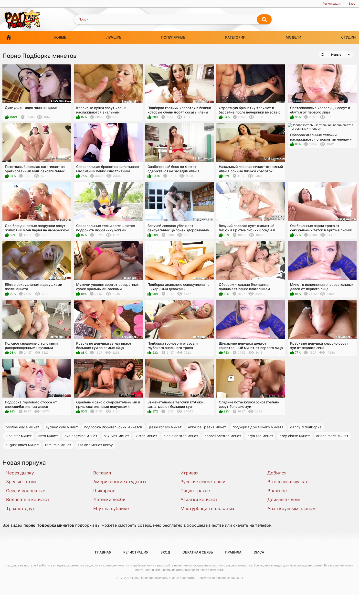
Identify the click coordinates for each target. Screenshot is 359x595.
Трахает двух (20, 508)
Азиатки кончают (199, 499)
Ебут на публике (111, 508)
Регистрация (331, 3)
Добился (276, 472)
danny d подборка (306, 427)
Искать (264, 19)
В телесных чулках (287, 481)
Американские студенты (119, 481)
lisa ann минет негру (95, 445)
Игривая (189, 472)
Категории (235, 37)
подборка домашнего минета (258, 427)
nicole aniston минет (181, 436)
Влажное (277, 490)
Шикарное (104, 490)
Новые (60, 37)
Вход (351, 3)
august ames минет (22, 445)
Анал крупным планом (291, 508)
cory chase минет (295, 436)
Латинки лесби (109, 499)
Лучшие (113, 37)
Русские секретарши (202, 481)
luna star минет (19, 436)
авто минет (48, 436)
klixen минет (146, 436)
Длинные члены (284, 499)
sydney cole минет (62, 427)
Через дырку (20, 472)
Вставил (102, 472)
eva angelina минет (80, 436)
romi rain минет (58, 445)
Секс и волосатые (25, 490)
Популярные (173, 37)
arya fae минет (260, 436)
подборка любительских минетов (113, 427)
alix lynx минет (116, 436)
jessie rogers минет (165, 427)
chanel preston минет (223, 436)
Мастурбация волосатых (207, 508)
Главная (8, 37)
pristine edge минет (22, 427)
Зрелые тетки (21, 481)
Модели (293, 37)
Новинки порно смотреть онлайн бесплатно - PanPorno (171, 578)
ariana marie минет (332, 436)
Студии (348, 37)
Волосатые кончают (28, 499)
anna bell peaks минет (207, 427)
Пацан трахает (196, 490)
